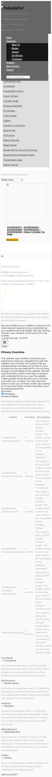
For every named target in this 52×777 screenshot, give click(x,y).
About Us (16, 44)
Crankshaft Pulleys (13, 91)
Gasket (7, 120)
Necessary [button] (6, 391)
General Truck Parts (14, 125)
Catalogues (17, 59)
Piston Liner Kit (11, 140)
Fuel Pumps (9, 115)
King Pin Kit (9, 130)
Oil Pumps (8, 135)
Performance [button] (8, 680)
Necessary (9, 394)
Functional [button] (7, 658)
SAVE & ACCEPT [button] (9, 774)
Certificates (17, 55)
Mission (15, 48)
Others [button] (5, 755)
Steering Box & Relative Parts (18, 155)
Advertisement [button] (9, 729)
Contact (10, 69)
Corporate (11, 41)
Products (10, 62)
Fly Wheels (9, 111)
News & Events (12, 66)
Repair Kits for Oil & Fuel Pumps (20, 150)
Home (8, 37)
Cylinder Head (10, 101)
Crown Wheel (10, 96)
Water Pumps (10, 165)
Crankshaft (9, 86)
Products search (18, 73)
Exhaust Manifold (12, 106)
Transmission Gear (12, 160)
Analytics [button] (6, 703)
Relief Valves (10, 145)
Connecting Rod (12, 81)
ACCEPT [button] (23, 338)
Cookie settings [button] (10, 338)
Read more (12, 239)
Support (15, 52)
